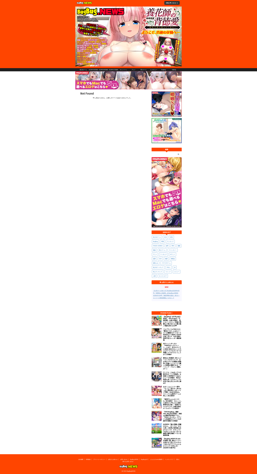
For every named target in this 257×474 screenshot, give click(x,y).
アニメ (133, 69)
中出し (169, 267)
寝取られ (155, 263)
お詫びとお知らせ (113, 459)
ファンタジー (173, 250)
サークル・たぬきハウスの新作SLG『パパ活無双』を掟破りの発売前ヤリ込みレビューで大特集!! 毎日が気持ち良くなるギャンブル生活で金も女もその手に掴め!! (172, 377)
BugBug (163, 69)
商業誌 (173, 259)
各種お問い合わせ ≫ (172, 3)
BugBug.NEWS (134, 459)
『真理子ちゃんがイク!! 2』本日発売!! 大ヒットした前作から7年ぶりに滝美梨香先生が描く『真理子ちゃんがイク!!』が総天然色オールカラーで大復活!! (172, 403)
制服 (154, 250)
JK (174, 267)
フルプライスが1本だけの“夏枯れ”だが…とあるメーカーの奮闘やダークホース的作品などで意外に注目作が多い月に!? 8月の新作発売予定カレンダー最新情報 (172, 334)
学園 (162, 241)
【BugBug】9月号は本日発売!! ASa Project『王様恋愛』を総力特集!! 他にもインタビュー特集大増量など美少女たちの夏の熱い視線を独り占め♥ (172, 321)
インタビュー (153, 69)
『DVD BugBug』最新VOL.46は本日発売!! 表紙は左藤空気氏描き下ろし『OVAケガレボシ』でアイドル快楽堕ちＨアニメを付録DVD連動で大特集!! (172, 416)
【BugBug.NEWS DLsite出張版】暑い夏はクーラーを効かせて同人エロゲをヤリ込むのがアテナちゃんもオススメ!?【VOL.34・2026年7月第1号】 (172, 443)
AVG (165, 237)
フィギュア (163, 254)
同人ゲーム (144, 69)
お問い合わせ (123, 459)
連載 (179, 246)
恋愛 (154, 259)
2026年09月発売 (93, 69)
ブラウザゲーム (166, 263)
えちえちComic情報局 (156, 459)
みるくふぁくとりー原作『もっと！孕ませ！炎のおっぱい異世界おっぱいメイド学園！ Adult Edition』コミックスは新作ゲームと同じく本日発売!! (172, 391)
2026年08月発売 (103, 69)
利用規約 (88, 459)
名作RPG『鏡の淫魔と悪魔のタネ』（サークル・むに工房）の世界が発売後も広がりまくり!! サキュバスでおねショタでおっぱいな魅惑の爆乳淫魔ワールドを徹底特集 (172, 429)
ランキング (170, 241)
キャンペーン (123, 69)
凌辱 (167, 246)
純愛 (166, 259)
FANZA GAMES (157, 246)
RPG (173, 246)
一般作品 (173, 69)
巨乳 (171, 237)
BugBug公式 (144, 459)
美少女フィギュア (158, 267)
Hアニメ (172, 254)
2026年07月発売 (113, 69)
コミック (168, 271)
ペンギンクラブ (169, 459)
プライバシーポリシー (99, 459)
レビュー (176, 271)
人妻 (154, 276)
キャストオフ (163, 276)
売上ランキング (157, 271)
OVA (160, 259)
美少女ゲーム (83, 69)
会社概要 (80, 459)
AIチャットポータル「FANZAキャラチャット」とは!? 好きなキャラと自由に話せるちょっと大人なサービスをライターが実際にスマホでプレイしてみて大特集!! (172, 349)
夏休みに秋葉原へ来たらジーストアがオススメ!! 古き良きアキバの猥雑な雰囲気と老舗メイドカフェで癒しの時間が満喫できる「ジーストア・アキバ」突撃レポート (172, 363)
